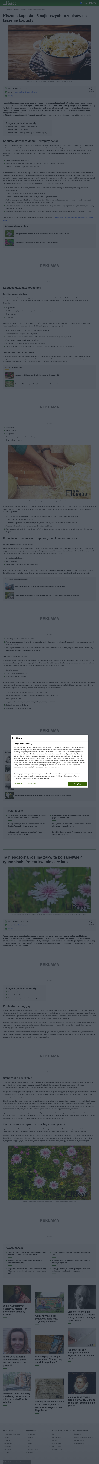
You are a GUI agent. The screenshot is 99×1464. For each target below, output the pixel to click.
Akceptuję (77, 784)
